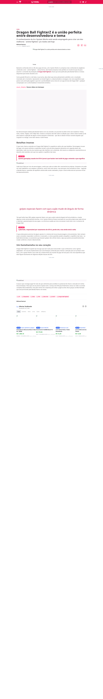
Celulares (24, 311)
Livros (33, 311)
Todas (18, 311)
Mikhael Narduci (21, 44)
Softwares (43, 311)
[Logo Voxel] (35, 2)
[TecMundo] (20, 2)
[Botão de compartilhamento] (78, 45)
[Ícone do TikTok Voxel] (86, 2)
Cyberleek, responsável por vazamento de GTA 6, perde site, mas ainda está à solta (47, 230)
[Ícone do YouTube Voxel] (83, 2)
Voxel (18, 29)
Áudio (38, 311)
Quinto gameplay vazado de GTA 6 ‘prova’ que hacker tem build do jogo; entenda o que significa (51, 158)
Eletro (29, 311)
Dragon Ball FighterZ (44, 72)
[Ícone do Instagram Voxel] (80, 2)
